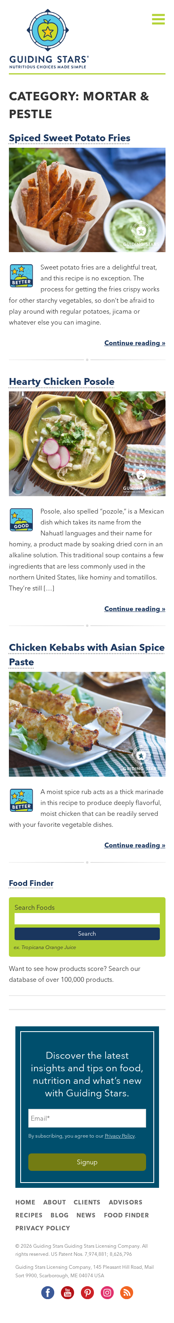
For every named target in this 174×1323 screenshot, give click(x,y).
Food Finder (31, 883)
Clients (87, 1202)
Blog (60, 1215)
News (86, 1215)
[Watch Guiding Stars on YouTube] (67, 1298)
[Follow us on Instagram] (107, 1298)
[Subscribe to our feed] (126, 1298)
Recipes (29, 1215)
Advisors (126, 1202)
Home (25, 1202)
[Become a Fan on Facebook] (47, 1298)
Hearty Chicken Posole (62, 381)
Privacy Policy (120, 1135)
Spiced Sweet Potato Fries (69, 138)
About (54, 1202)
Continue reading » (135, 343)
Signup (87, 1162)
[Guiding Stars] (49, 68)
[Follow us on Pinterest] (87, 1298)
